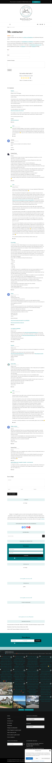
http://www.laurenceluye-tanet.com (17, 322)
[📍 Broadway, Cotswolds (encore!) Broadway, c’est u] (6, 662)
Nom (8, 49)
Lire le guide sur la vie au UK (26, 578)
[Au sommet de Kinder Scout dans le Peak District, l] (32, 688)
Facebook (34, 46)
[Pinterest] (29, 527)
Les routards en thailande (15, 328)
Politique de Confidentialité (12, 727)
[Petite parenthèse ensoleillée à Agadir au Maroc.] (6, 675)
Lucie (13, 125)
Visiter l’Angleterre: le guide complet (14, 730)
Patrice (12, 293)
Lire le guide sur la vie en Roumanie (26, 616)
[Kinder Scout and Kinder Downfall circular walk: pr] (19, 688)
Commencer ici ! (10, 720)
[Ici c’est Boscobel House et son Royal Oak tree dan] (6, 702)
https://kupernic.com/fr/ (39, 353)
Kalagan (12, 90)
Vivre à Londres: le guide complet (13, 734)
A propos (9, 718)
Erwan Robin (13, 242)
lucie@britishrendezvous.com (35, 44)
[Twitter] (25, 527)
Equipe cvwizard (14, 426)
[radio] (22, 78)
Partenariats (9, 725)
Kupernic (12, 345)
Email (8, 55)
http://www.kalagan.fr (15, 120)
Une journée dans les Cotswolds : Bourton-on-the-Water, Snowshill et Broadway (22, 624)
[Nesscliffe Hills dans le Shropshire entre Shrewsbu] (32, 662)
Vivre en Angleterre (11, 737)
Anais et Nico (13, 363)
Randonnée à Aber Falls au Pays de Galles (15, 627)
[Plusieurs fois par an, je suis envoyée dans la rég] (19, 702)
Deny (37, 758)
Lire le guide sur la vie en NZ (26, 597)
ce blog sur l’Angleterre (28, 37)
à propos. (43, 519)
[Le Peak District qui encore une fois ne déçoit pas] (6, 688)
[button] (49, 750)
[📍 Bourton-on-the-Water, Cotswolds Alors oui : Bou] (19, 662)
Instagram (23, 46)
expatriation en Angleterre (27, 41)
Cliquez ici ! (36, 1)
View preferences (46, 758)
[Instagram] (27, 527)
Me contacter (9, 723)
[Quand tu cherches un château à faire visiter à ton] (32, 702)
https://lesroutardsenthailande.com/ (31, 332)
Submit (9, 70)
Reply (13, 122)
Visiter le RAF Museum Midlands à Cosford (15, 629)
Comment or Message (10, 60)
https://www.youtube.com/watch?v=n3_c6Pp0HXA (20, 320)
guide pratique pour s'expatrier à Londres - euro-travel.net (22, 462)
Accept (29, 758)
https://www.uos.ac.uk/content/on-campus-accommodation (23, 200)
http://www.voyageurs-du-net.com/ (17, 110)
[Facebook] (23, 527)
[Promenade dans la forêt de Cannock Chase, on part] (19, 675)
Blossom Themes (16, 761)
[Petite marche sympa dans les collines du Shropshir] (32, 675)
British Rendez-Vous (26, 19)
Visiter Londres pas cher (11, 732)
